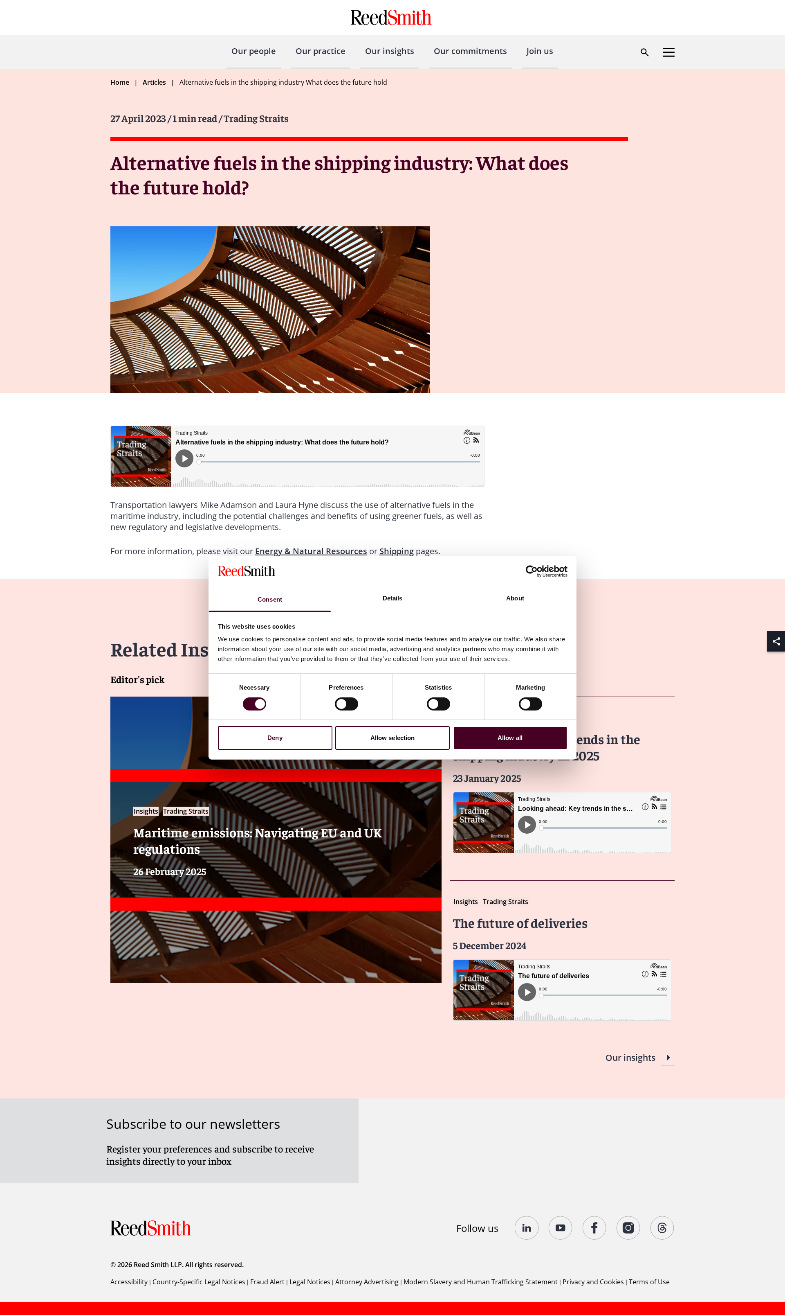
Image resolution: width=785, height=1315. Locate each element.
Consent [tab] (270, 599)
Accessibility (129, 1281)
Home (119, 82)
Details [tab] (393, 598)
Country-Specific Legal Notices (199, 1281)
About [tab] (515, 598)
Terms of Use (649, 1281)
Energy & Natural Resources (311, 551)
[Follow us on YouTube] (561, 1228)
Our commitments (470, 50)
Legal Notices (309, 1281)
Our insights (389, 50)
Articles (154, 82)
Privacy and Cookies (593, 1281)
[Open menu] (669, 52)
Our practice (320, 50)
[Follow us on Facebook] (595, 1228)
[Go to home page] (392, 17)
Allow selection (392, 737)
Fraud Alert (267, 1281)
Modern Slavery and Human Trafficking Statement (481, 1281)
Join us (540, 50)
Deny (274, 737)
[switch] (346, 704)
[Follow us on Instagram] (629, 1228)
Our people (253, 50)
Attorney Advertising (367, 1281)
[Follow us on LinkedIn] (527, 1228)
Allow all (510, 737)
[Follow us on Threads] (662, 1228)
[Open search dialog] (644, 52)
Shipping (396, 551)
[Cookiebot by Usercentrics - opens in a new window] (531, 571)
